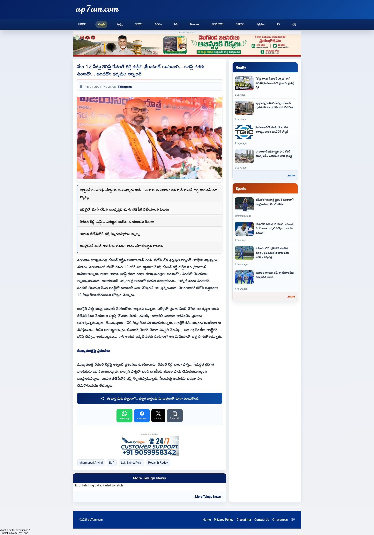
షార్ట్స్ (120, 24)
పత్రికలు (261, 24)
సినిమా (158, 24)
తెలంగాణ (194, 24)
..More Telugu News (207, 496)
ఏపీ (175, 24)
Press (240, 24)
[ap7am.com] (97, 9)
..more (291, 175)
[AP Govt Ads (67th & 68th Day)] (187, 45)
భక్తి (294, 24)
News (138, 24)
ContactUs (261, 519)
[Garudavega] (149, 446)
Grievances (280, 519)
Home (82, 24)
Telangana (125, 87)
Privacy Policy (223, 519)
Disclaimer (243, 519)
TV (278, 24)
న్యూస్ (101, 24)
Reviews (217, 24)
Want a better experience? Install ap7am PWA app (15, 531)
